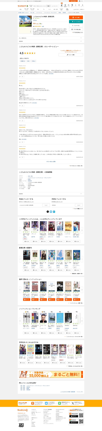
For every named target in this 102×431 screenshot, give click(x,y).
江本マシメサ (50, 236)
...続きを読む (51, 73)
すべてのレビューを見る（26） (76, 165)
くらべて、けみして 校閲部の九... (76, 295)
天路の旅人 (67, 325)
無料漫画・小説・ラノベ (36, 412)
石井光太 (35, 20)
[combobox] (40, 6)
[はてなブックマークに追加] (54, 212)
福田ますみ (42, 297)
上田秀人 (24, 236)
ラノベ (50, 9)
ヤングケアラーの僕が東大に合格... (59, 326)
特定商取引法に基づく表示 (61, 418)
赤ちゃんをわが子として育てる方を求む (70, 358)
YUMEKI (58, 297)
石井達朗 (58, 236)
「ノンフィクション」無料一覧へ (76, 303)
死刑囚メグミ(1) (62, 357)
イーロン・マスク (43, 326)
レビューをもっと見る (51, 161)
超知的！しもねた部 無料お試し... (26, 295)
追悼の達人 (75, 325)
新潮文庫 (30, 180)
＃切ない (33, 61)
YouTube (33, 425)
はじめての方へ (76, 9)
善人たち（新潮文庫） (68, 263)
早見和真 (49, 297)
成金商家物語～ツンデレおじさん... (51, 235)
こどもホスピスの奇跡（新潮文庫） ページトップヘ (72, 391)
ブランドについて (59, 412)
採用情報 (57, 413)
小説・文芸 (55, 9)
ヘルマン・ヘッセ (68, 236)
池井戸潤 (33, 236)
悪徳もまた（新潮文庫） (43, 263)
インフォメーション (47, 419)
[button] (26, 241)
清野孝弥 (58, 328)
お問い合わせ (45, 420)
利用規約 (57, 415)
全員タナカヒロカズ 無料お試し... (34, 295)
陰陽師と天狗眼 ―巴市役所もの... (43, 234)
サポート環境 (45, 416)
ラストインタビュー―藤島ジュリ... (51, 295)
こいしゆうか (75, 297)
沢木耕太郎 (33, 265)
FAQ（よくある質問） (47, 418)
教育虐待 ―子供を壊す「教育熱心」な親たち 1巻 (22, 358)
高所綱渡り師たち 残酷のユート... (59, 235)
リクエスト (45, 422)
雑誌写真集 (67, 9)
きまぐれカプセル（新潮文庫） (51, 263)
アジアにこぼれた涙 (78, 357)
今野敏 (24, 265)
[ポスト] (48, 212)
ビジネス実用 (61, 9)
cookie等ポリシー (59, 419)
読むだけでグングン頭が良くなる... (68, 295)
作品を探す (45, 412)
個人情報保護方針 (59, 416)
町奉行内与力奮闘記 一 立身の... (26, 235)
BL (38, 9)
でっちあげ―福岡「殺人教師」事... (43, 295)
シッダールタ (67, 233)
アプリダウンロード (47, 413)
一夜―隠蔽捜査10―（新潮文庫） (26, 263)
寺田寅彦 (33, 328)
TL (43, 9)
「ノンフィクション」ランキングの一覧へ (74, 336)
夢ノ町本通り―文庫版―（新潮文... (34, 263)
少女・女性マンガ (32, 9)
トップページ (34, 411)
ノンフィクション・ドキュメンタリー (43, 177)
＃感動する (22, 61)
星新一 (49, 265)
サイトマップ (58, 420)
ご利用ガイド (82, 9)
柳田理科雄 (79, 236)
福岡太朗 (24, 297)
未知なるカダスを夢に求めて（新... (76, 263)
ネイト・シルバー (26, 328)
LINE (32, 419)
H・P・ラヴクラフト (77, 265)
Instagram (33, 422)
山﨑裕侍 (49, 328)
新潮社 (29, 179)
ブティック (33, 233)
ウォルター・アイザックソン (45, 328)
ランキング (34, 415)
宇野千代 (41, 265)
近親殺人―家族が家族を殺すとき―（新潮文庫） (38, 358)
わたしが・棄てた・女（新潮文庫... (59, 263)
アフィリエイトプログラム (48, 423)
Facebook (33, 426)
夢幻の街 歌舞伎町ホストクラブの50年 (46, 358)
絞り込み (31, 6)
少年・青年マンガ (26, 9)
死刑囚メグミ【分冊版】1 (54, 357)
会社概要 (57, 411)
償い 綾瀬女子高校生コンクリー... (51, 326)
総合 (20, 9)
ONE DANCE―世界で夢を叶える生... (59, 295)
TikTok (33, 423)
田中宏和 (33, 297)
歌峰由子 (41, 236)
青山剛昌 (74, 236)
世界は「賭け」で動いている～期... (26, 326)
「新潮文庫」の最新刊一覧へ (77, 273)
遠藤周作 (58, 265)
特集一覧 (33, 413)
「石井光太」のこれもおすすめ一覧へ (75, 366)
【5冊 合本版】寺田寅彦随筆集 (35, 326)
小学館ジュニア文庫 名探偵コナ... (76, 235)
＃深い (28, 61)
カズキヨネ (46, 236)
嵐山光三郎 (75, 328)
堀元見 (28, 297)
